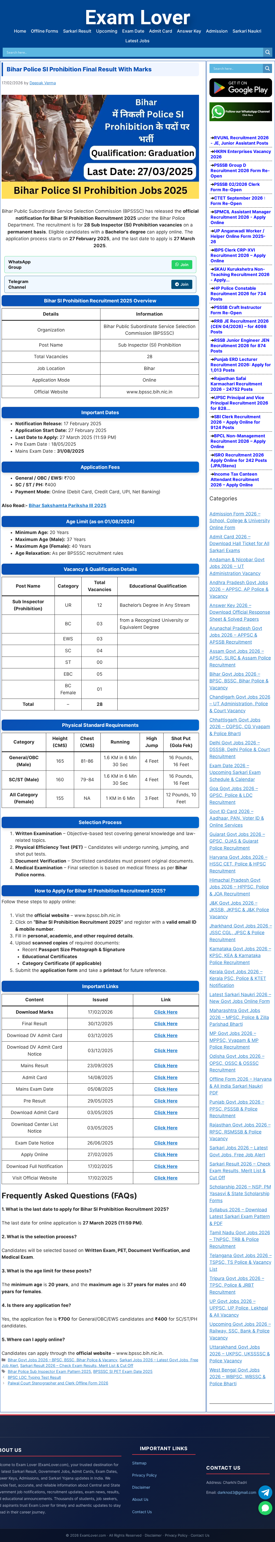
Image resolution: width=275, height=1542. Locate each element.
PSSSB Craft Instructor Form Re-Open (236, 310)
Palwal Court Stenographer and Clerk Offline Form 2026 (58, 1383)
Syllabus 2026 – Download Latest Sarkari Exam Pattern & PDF (239, 1216)
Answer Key (189, 31)
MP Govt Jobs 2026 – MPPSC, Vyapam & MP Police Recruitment (234, 1040)
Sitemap (139, 1463)
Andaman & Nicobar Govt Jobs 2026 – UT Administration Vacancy (237, 566)
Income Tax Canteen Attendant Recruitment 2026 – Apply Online (235, 479)
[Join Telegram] (265, 1492)
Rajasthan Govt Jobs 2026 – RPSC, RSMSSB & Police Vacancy (240, 1131)
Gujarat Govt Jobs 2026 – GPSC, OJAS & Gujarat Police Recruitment (237, 841)
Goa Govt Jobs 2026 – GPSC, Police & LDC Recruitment (233, 795)
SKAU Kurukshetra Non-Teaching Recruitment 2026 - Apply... (240, 274)
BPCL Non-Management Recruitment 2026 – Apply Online (238, 441)
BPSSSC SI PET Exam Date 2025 (123, 1371)
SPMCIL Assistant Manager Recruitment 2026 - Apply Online (241, 217)
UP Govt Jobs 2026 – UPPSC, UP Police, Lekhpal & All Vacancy (238, 1308)
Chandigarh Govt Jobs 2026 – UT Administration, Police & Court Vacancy (239, 703)
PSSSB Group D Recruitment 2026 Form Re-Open (240, 170)
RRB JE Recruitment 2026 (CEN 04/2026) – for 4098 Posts (240, 326)
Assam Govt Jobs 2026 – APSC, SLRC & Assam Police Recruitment (240, 658)
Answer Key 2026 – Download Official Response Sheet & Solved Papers (239, 612)
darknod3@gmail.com (237, 1492)
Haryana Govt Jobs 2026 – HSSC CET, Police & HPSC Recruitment (238, 864)
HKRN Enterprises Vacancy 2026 (241, 154)
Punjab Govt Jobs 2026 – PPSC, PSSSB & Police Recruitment (236, 1108)
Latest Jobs (137, 40)
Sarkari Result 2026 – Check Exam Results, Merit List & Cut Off (76, 1365)
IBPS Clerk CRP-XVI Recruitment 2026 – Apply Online (238, 255)
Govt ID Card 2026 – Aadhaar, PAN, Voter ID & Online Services (236, 818)
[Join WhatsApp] (265, 1508)
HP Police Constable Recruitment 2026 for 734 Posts (238, 293)
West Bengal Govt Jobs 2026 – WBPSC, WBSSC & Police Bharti (237, 1376)
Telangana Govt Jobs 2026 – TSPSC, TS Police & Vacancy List (240, 1262)
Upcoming (106, 31)
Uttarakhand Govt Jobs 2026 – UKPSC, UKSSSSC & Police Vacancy (239, 1353)
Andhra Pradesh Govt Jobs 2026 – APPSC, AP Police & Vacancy (239, 589)
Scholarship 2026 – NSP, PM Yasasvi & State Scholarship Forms (240, 1193)
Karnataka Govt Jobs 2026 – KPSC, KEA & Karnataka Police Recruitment (240, 955)
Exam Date (133, 31)
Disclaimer (141, 1487)
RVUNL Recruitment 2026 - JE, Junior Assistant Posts (240, 140)
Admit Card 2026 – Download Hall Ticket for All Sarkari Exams (239, 543)
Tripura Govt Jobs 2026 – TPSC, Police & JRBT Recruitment (236, 1285)
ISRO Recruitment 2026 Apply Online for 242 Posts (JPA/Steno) (239, 460)
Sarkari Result (77, 31)
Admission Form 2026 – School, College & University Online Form (239, 520)
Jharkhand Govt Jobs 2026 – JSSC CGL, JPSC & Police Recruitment (240, 932)
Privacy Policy (144, 1475)
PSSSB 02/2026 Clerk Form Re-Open (235, 187)
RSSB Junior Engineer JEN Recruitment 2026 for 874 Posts (240, 345)
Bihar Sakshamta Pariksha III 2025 (67, 505)
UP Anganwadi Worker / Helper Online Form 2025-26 (238, 236)
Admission (217, 31)
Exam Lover (137, 17)
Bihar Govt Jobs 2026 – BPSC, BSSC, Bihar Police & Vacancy (62, 1360)
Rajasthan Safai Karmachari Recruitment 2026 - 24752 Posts (236, 384)
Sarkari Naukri (247, 31)
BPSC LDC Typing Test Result (34, 1377)
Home (20, 31)
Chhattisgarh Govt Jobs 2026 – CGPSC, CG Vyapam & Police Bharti (239, 726)
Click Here (166, 1065)
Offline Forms (44, 31)
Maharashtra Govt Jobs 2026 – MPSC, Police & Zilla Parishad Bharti (239, 1017)
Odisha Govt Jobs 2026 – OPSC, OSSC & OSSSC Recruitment (237, 1063)
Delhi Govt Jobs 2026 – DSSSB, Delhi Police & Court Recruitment (239, 749)
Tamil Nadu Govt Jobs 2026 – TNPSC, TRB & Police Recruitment (239, 1239)
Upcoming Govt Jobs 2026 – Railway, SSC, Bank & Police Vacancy (240, 1331)
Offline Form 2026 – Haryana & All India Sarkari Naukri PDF (240, 1086)
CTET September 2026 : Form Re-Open (238, 200)
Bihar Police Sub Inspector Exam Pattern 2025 (49, 1371)
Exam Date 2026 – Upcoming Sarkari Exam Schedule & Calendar (235, 772)
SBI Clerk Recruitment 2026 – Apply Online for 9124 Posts (235, 422)
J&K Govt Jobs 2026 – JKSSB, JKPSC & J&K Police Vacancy (239, 909)
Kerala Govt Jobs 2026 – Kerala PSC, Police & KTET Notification (237, 978)
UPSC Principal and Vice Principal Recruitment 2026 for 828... (239, 403)
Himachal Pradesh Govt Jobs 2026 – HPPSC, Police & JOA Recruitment (239, 886)
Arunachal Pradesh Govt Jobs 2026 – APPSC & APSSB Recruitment (235, 635)
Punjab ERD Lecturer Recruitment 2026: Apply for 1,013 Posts (241, 365)
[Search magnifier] (267, 52)
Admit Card (160, 31)
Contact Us (142, 1511)
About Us (140, 1499)
